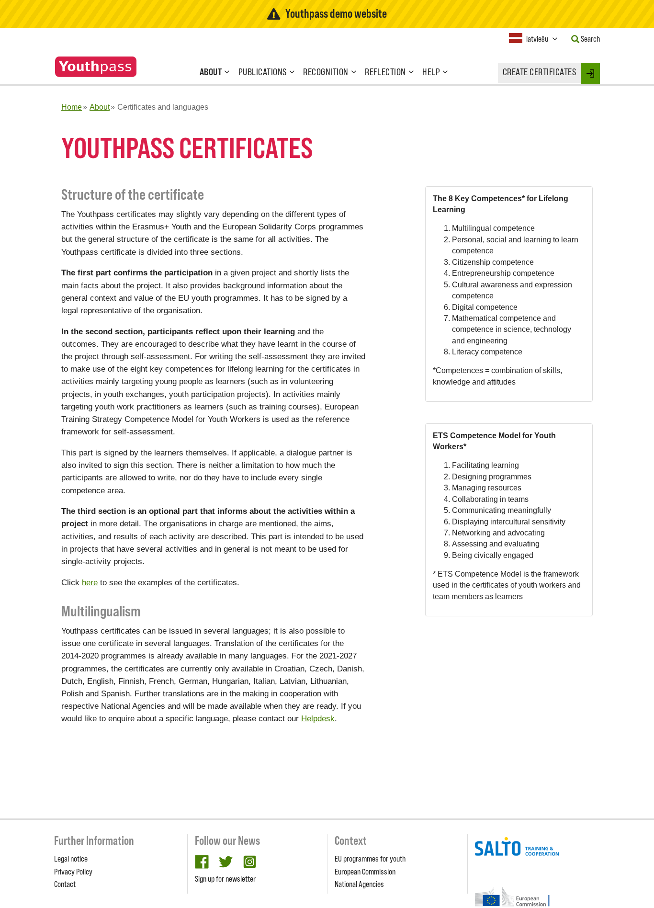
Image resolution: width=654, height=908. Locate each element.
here (90, 582)
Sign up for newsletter (225, 879)
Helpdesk (318, 718)
